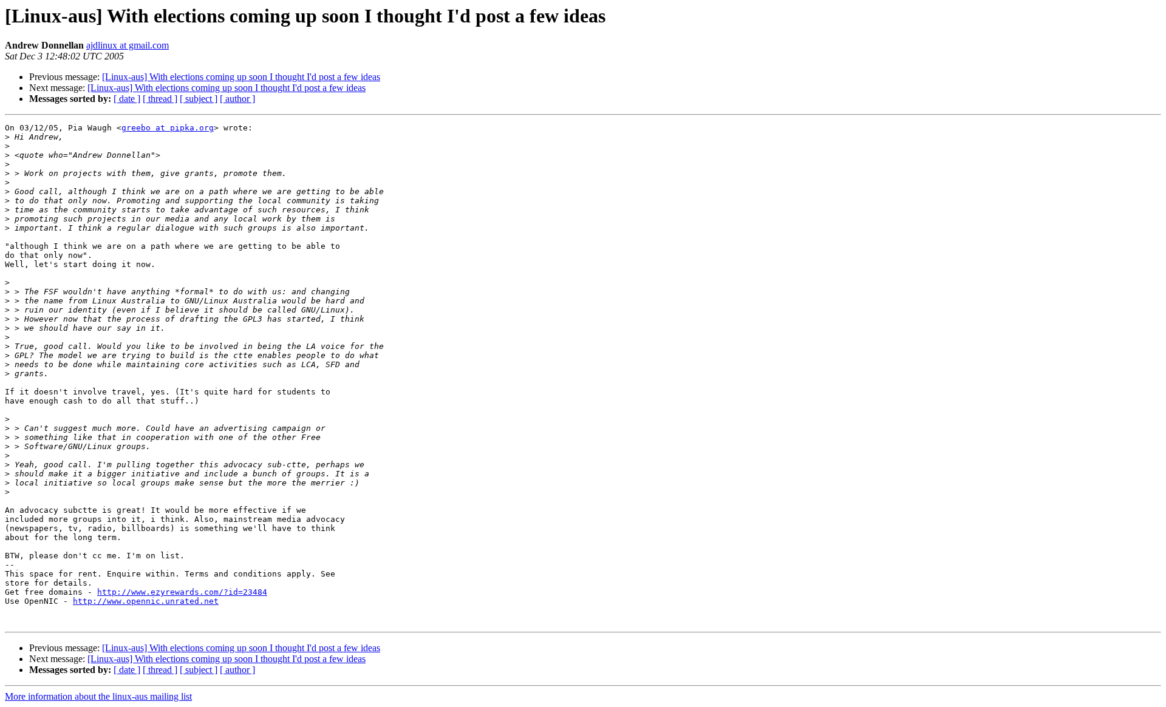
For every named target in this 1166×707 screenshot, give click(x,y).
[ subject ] (198, 98)
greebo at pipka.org (167, 127)
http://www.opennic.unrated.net (146, 601)
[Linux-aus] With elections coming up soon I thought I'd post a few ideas (241, 77)
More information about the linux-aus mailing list (98, 696)
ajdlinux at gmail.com (127, 45)
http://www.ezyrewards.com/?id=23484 (182, 592)
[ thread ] (160, 98)
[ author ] (237, 98)
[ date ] (127, 98)
